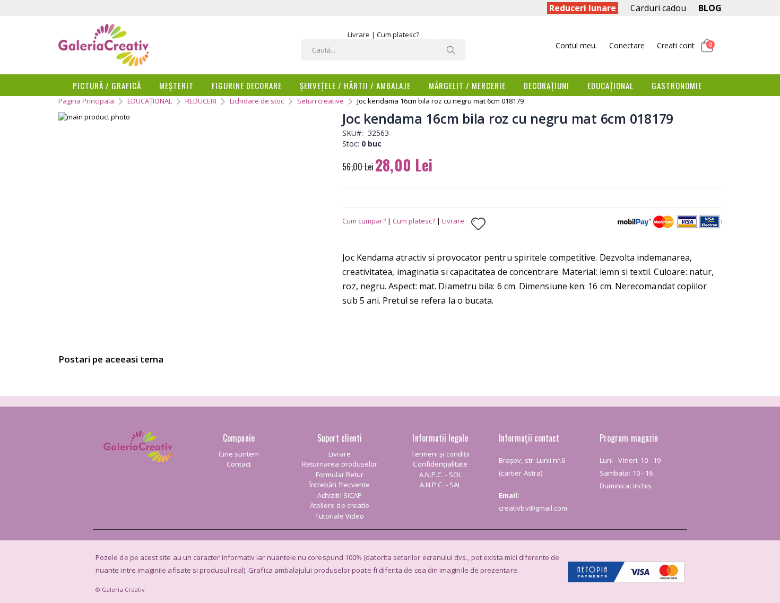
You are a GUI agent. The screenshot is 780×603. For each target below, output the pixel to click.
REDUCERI (200, 101)
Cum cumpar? (364, 221)
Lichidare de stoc (257, 101)
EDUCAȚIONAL (149, 101)
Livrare (359, 34)
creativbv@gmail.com (533, 508)
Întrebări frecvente (339, 484)
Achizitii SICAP (339, 495)
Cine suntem (239, 454)
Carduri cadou (658, 8)
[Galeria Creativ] (103, 45)
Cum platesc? (398, 34)
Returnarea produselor (339, 464)
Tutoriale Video (340, 516)
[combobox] (383, 50)
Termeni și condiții (440, 454)
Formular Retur (340, 474)
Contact (239, 464)
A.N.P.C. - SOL (440, 474)
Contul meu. (576, 45)
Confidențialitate (440, 464)
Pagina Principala (86, 101)
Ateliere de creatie (339, 505)
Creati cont (676, 45)
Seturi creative (320, 101)
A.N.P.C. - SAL (440, 484)
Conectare (627, 45)
